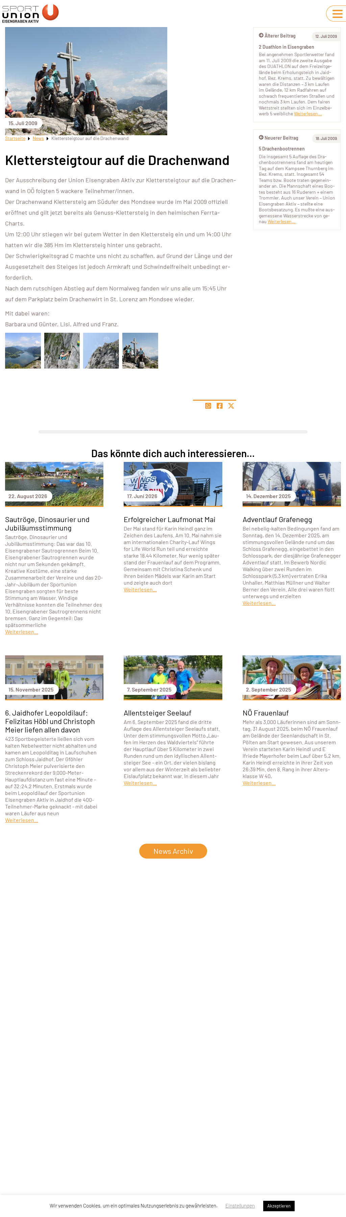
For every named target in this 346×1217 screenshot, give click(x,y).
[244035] (62, 351)
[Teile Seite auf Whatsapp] (208, 406)
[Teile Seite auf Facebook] (220, 406)
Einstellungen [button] (240, 1205)
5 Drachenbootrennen (282, 148)
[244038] (23, 351)
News (38, 138)
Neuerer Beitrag (281, 138)
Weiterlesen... (308, 113)
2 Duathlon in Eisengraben (286, 47)
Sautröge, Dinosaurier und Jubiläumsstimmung (47, 523)
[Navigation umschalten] (337, 13)
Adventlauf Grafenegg (277, 519)
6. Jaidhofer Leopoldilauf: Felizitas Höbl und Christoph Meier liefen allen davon (50, 721)
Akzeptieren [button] (279, 1206)
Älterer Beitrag (280, 36)
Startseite (15, 138)
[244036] (101, 351)
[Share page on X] (231, 406)
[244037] (140, 351)
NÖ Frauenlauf (266, 712)
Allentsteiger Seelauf (158, 712)
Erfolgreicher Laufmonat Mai (170, 519)
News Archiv (173, 850)
